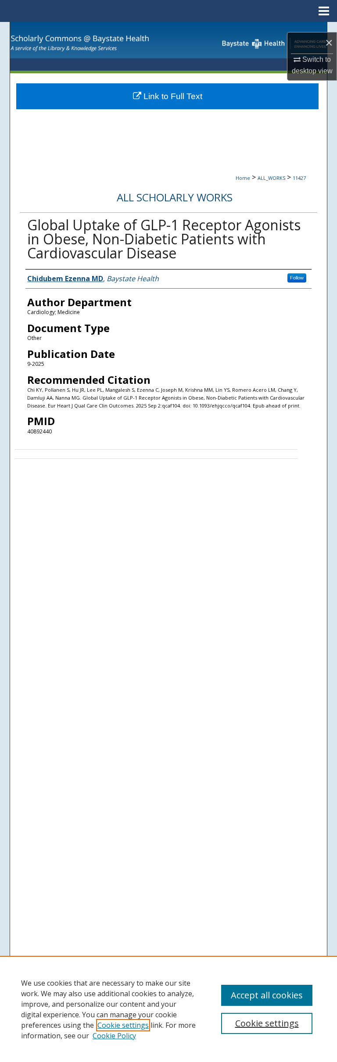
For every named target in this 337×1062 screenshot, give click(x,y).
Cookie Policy (114, 1036)
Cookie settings (123, 1025)
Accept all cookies (267, 995)
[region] (168, 1009)
